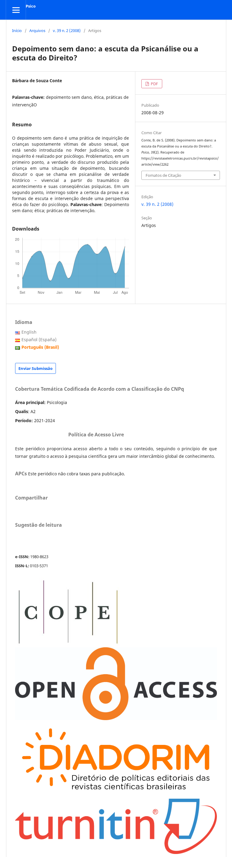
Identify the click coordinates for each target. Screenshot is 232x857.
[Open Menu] (16, 10)
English (29, 332)
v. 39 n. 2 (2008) (67, 30)
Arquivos (37, 30)
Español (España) (38, 339)
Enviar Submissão (35, 368)
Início (17, 30)
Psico (31, 6)
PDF (154, 83)
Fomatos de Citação (163, 175)
